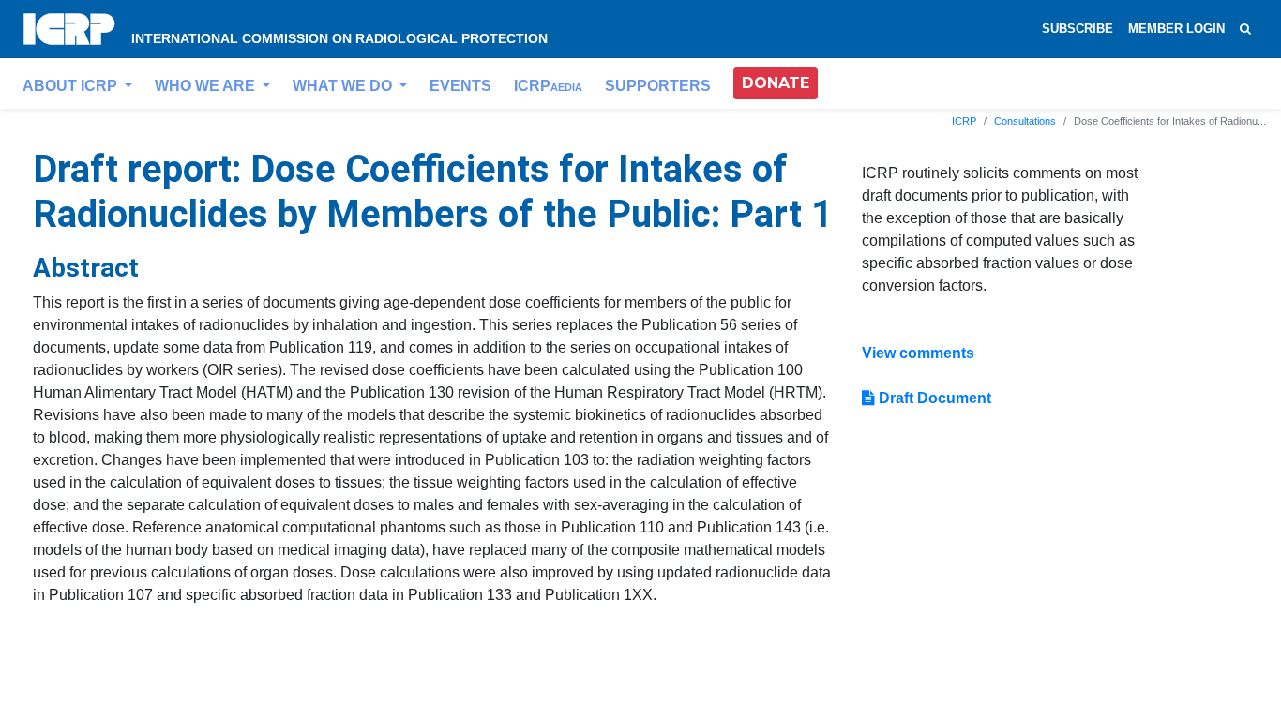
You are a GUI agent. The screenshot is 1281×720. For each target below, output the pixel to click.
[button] (775, 83)
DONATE (775, 83)
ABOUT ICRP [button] (72, 86)
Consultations (1025, 121)
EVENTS (460, 86)
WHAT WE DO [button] (344, 86)
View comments (918, 353)
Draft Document (933, 398)
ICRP (548, 86)
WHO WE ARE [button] (207, 86)
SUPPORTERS (658, 86)
